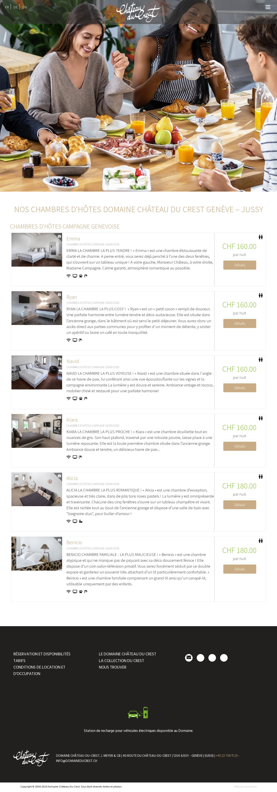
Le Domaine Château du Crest (127, 654)
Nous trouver (112, 667)
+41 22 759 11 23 (226, 755)
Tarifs (19, 661)
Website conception (245, 787)
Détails (239, 264)
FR (7, 7)
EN (24, 7)
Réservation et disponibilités (42, 654)
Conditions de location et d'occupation (39, 670)
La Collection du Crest (121, 661)
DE (15, 7)
